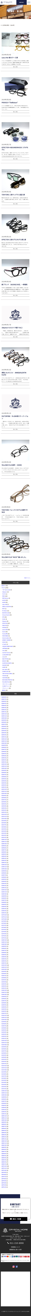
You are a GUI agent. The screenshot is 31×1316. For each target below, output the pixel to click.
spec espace (5, 669)
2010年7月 (3, 1101)
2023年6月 (3, 776)
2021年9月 (3, 820)
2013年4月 (3, 1032)
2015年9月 (3, 971)
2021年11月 (4, 816)
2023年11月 (4, 766)
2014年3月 (3, 1009)
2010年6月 (3, 1103)
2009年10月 (4, 1120)
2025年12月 (4, 714)
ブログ (3, 587)
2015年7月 (3, 975)
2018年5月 (3, 904)
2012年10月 (4, 1044)
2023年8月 (3, 772)
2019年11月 (4, 866)
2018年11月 (4, 892)
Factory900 (4, 634)
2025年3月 (3, 732)
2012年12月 (4, 1040)
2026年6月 (3, 701)
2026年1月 (3, 712)
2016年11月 (4, 942)
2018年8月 (3, 898)
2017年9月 (3, 921)
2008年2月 (3, 1162)
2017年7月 (3, 925)
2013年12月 (4, 1015)
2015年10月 (4, 969)
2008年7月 (3, 1151)
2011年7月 (3, 1076)
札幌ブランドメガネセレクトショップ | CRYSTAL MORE (16, 1311)
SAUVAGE (4, 665)
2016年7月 (3, 950)
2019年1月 (3, 887)
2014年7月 (3, 1000)
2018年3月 (3, 908)
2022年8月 (3, 797)
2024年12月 (4, 739)
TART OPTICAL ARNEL (7, 673)
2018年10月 (4, 894)
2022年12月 (4, 789)
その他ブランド (6, 686)
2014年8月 (3, 998)
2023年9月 (3, 770)
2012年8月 (3, 1049)
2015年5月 (3, 980)
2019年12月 (4, 864)
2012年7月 (3, 1051)
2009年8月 (3, 1124)
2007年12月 (4, 1166)
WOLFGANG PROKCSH (7, 680)
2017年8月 (3, 923)
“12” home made (6, 590)
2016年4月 (3, 957)
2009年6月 (3, 1128)
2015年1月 (3, 988)
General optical (5, 638)
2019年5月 (3, 879)
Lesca (3, 650)
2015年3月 (3, 984)
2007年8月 (3, 1174)
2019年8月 (3, 873)
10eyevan (4, 592)
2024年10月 (4, 743)
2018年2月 (3, 910)
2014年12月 (4, 990)
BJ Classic (4, 610)
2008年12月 (4, 1141)
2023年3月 (3, 783)
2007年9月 (3, 1172)
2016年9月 (3, 946)
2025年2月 (3, 735)
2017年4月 (3, 931)
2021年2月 (3, 835)
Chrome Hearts (5, 615)
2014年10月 (4, 994)
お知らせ (3, 585)
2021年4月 (3, 831)
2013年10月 (4, 1019)
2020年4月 (3, 856)
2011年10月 (4, 1070)
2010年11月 (4, 1093)
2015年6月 (3, 977)
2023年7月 (3, 774)
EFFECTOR (4, 623)
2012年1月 (3, 1063)
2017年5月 (3, 929)
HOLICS (4, 642)
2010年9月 (3, 1097)
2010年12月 (4, 1091)
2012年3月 (3, 1059)
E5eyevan (4, 621)
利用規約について (15, 1247)
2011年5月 (3, 1080)
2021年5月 (3, 829)
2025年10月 (4, 718)
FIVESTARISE (5, 636)
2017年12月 (4, 915)
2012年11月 (4, 1042)
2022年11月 (4, 791)
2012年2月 (3, 1061)
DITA (3, 617)
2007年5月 (3, 1181)
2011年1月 (3, 1088)
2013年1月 (3, 1038)
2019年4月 (3, 881)
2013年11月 (4, 1017)
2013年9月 (3, 1021)
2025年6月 (3, 726)
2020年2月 (3, 860)
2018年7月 (3, 900)
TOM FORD (4, 678)
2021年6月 (3, 827)
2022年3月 (3, 808)
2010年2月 (3, 1111)
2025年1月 (3, 737)
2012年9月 (3, 1047)
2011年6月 (3, 1078)
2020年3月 (3, 858)
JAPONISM (4, 648)
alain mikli (4, 604)
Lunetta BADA (5, 654)
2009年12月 (4, 1116)
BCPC (3, 608)
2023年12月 (4, 764)
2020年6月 (3, 852)
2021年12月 (4, 814)
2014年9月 (3, 996)
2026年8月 (3, 697)
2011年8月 (3, 1074)
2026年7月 (3, 699)
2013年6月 (3, 1028)
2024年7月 (3, 749)
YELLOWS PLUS (5, 682)
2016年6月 (3, 952)
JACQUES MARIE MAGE (7, 646)
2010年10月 (4, 1095)
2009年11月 (4, 1118)
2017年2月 (3, 936)
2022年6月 (3, 802)
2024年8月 (3, 747)
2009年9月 (3, 1122)
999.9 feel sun (5, 598)
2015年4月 (3, 982)
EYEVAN (4, 627)
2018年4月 (3, 906)
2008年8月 (3, 1149)
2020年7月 (3, 850)
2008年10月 (4, 1145)
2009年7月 (3, 1126)
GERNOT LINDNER (6, 640)
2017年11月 (4, 917)
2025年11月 (4, 716)
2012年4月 (3, 1057)
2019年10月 (4, 869)
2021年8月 (3, 823)
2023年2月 (3, 785)
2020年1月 (3, 862)
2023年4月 (3, 781)
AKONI (3, 602)
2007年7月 (3, 1176)
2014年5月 (3, 1005)
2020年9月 (3, 846)
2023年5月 (3, 779)
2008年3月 (3, 1160)
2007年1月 (3, 1187)
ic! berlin (4, 644)
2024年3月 (3, 758)
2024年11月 (4, 741)
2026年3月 (3, 707)
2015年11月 (4, 967)
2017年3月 (3, 933)
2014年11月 (4, 992)
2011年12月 (4, 1065)
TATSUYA (4, 675)
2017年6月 (3, 927)
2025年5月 (3, 728)
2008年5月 (3, 1155)
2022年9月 (3, 795)
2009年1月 (3, 1139)
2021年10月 (4, 818)
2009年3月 (3, 1134)
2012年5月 (3, 1055)
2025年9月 (3, 720)
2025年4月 (3, 730)
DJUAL (3, 619)
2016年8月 (3, 948)
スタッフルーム (6, 684)
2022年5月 (3, 804)
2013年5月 (3, 1030)
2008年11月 (4, 1143)
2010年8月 (3, 1099)
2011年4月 (3, 1082)
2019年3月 (3, 883)
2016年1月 (3, 963)
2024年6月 (3, 751)
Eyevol (3, 631)
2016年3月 (3, 959)
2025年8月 (3, 722)
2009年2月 (3, 1137)
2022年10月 (4, 793)
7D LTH (4, 594)
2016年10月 (4, 944)
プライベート (5, 688)
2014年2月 (3, 1011)
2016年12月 (4, 940)
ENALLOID (4, 625)
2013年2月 (3, 1036)
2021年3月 (3, 833)
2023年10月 (4, 768)
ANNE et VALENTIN (6, 606)
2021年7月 (3, 825)
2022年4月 (3, 806)
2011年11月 (4, 1067)
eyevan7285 (5, 629)
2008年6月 (3, 1153)
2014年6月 (3, 1003)
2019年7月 (3, 875)
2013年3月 (3, 1034)
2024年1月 (3, 762)
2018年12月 (4, 890)
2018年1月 (3, 913)
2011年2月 (3, 1086)
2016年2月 (3, 961)
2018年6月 (3, 902)
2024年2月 (3, 760)
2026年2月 (3, 709)
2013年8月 (3, 1024)
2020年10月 (4, 843)
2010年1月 (3, 1114)
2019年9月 (3, 871)
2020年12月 (4, 839)
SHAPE (4, 667)
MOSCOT (4, 661)
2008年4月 (3, 1158)
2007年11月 (4, 1168)
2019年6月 (3, 877)
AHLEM (4, 600)
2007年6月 (3, 1178)
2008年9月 (3, 1147)
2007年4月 (3, 1183)
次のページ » (27, 578)
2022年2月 (3, 810)
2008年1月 (3, 1164)
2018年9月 (3, 896)
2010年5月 (3, 1105)
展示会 (3, 690)
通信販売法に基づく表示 (15, 1249)
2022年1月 (3, 812)
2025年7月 (3, 724)
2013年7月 (3, 1026)
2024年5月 (3, 753)
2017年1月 (3, 938)
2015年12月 (4, 965)
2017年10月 (4, 919)
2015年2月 (3, 986)
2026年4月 (3, 705)
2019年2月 (3, 885)
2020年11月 (4, 841)
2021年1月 (3, 837)
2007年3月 (3, 1185)
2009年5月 (3, 1130)
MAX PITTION (5, 659)
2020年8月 (3, 848)
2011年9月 (3, 1072)
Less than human (6, 652)
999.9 (3, 596)
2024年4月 (3, 755)
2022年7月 (3, 799)
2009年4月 (3, 1132)
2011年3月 (3, 1084)
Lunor (3, 657)
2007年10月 (4, 1170)
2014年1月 (3, 1013)
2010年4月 (3, 1107)
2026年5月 (3, 703)
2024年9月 (3, 745)
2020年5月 (3, 854)
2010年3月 (3, 1109)
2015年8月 (3, 973)
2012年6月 (3, 1053)
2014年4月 (3, 1007)
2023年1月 (3, 787)
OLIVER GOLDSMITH (7, 663)
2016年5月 (3, 954)
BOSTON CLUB (5, 613)
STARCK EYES (5, 671)
